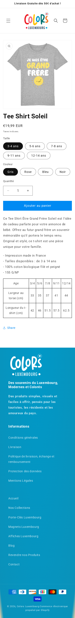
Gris (11, 171)
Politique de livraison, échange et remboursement (31, 459)
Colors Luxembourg (28, 606)
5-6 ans (34, 146)
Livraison (14, 447)
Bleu (45, 171)
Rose (28, 171)
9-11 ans (14, 155)
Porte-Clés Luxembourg (24, 517)
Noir (63, 171)
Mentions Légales (20, 480)
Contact (14, 564)
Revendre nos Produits (24, 555)
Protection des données (24, 471)
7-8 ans (56, 146)
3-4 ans (13, 146)
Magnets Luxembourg (23, 526)
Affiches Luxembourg (23, 536)
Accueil (13, 498)
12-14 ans (38, 155)
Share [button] (11, 327)
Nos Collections (19, 507)
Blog (11, 545)
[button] (8, 20)
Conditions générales (23, 437)
